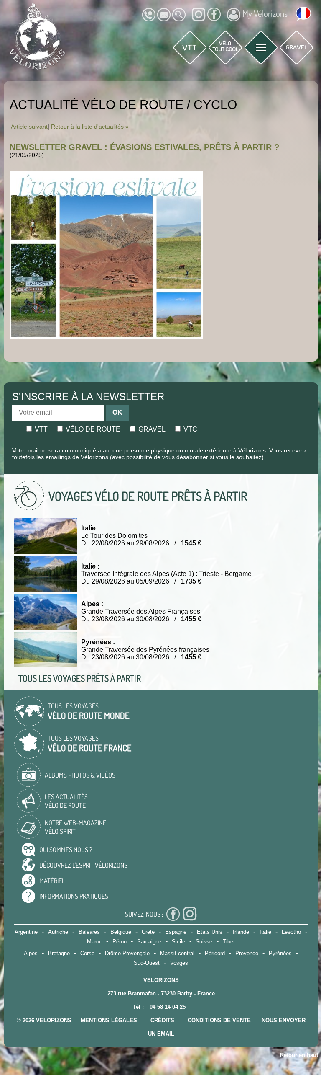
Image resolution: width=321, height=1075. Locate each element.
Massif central (177, 953)
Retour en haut (299, 1055)
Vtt (40, 429)
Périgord (215, 953)
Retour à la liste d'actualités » (90, 127)
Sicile (178, 941)
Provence (246, 953)
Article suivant (29, 127)
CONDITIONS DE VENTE (219, 1020)
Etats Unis (209, 932)
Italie (265, 932)
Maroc (94, 941)
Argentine (26, 932)
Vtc (189, 429)
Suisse (204, 941)
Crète (148, 932)
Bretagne (59, 953)
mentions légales (109, 1020)
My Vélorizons (265, 13)
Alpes (31, 953)
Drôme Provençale (127, 953)
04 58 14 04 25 (168, 1007)
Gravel (151, 429)
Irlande (241, 932)
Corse (87, 953)
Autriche (58, 932)
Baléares (89, 932)
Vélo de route (92, 429)
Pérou (119, 941)
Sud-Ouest (147, 963)
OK (117, 412)
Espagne (175, 932)
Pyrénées (280, 953)
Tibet (229, 941)
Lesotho (291, 932)
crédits (162, 1020)
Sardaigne (149, 941)
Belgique (120, 932)
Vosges (179, 963)
